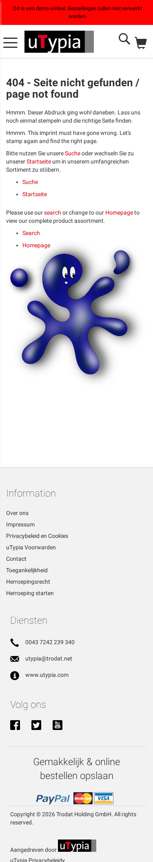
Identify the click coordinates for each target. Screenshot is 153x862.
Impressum (20, 524)
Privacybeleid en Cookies (37, 536)
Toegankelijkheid (27, 570)
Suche (72, 153)
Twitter (36, 726)
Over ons (17, 513)
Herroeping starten (30, 593)
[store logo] (59, 42)
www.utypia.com (47, 675)
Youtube (57, 726)
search (52, 212)
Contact (16, 558)
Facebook (15, 726)
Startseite (39, 161)
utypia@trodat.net (48, 658)
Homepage (119, 212)
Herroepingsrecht (28, 581)
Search (31, 233)
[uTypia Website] (77, 849)
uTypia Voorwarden (31, 547)
